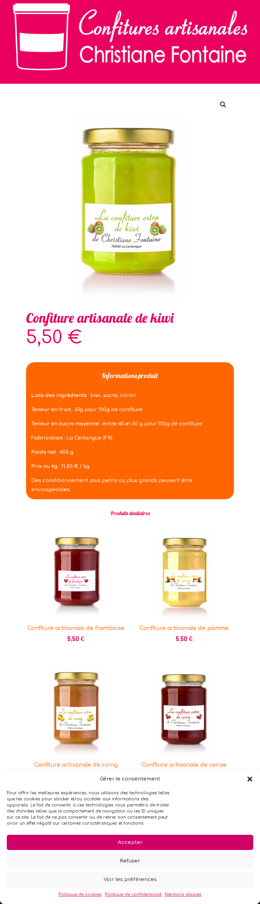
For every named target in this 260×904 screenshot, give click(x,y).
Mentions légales (183, 894)
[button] (249, 779)
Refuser (130, 861)
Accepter (130, 842)
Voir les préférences (130, 879)
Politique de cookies (80, 894)
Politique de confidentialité (133, 894)
